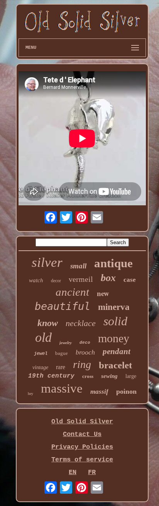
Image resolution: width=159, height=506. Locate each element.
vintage (40, 367)
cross (87, 376)
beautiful (62, 306)
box (108, 277)
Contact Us (82, 434)
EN (72, 472)
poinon (126, 391)
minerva (114, 307)
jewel (40, 353)
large (130, 376)
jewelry (65, 342)
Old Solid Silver (82, 421)
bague (61, 353)
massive (62, 388)
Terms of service (82, 459)
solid (115, 321)
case (129, 279)
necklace (81, 323)
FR (92, 472)
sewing (109, 376)
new (103, 293)
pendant (116, 351)
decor (56, 280)
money (113, 338)
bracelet (115, 365)
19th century (51, 376)
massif (99, 391)
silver (47, 262)
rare (60, 367)
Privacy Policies (82, 447)
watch (36, 280)
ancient (72, 292)
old (43, 337)
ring (82, 364)
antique (113, 263)
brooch (85, 352)
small (78, 266)
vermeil (81, 279)
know (47, 323)
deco (85, 342)
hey (30, 393)
